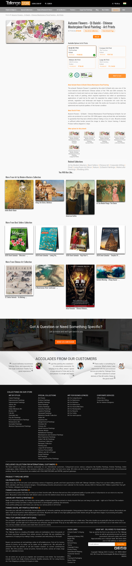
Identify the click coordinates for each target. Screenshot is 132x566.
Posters (72, 10)
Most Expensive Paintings (46, 437)
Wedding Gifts (83, 169)
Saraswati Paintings (44, 413)
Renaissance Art (14, 422)
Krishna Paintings (44, 400)
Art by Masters (61, 10)
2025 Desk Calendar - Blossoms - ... (16, 255)
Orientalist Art (13, 415)
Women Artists (43, 430)
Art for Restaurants (74, 409)
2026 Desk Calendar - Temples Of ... (108, 255)
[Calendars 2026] (20, 480)
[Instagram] (122, 549)
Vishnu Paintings (43, 407)
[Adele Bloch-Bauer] (19, 194)
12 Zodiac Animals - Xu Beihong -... (16, 297)
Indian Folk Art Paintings (46, 439)
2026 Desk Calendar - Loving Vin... (46, 255)
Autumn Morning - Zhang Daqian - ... (108, 280)
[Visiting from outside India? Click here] (56, 464)
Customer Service (74, 554)
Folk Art (11, 413)
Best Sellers (105, 10)
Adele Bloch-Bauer (11, 210)
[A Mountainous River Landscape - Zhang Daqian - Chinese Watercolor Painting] (49, 275)
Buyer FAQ (71, 539)
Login (33, 3)
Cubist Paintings (14, 398)
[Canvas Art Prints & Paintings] (32, 498)
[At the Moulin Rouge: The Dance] (111, 191)
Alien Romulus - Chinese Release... (77, 309)
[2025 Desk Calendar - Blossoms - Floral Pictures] (19, 239)
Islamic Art (12, 404)
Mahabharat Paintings (45, 433)
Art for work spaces (74, 415)
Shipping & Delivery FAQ (75, 536)
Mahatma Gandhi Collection (47, 415)
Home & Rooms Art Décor (44, 10)
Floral (70, 167)
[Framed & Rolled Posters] (29, 490)
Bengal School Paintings (46, 422)
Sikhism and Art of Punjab (47, 452)
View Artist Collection (91, 31)
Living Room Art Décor (83, 167)
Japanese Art (42, 420)
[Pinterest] (125, 549)
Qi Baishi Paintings (107, 167)
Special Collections (27, 10)
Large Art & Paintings (45, 448)
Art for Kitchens (73, 402)
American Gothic (71, 216)
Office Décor (101, 398)
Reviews (70, 541)
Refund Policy (72, 543)
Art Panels (41, 398)
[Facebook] (118, 549)
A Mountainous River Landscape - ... (46, 288)
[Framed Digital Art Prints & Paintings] (39, 508)
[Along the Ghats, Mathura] (49, 190)
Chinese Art (104, 165)
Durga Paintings (43, 454)
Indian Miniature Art (15, 409)
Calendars (116, 10)
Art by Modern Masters (77, 165)
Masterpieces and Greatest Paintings (50, 435)
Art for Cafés (72, 413)
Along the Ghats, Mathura (43, 203)
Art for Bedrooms (74, 400)
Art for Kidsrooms (74, 404)
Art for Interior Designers (105, 402)
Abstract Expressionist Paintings (20, 426)
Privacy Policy (72, 549)
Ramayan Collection (45, 443)
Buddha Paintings (44, 402)
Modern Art (12, 411)
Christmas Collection (45, 441)
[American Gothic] (80, 197)
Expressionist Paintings (16, 400)
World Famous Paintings (46, 428)
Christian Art (42, 424)
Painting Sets (42, 446)
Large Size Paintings (86, 10)
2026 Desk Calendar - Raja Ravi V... (77, 255)
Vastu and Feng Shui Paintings (48, 459)
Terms (70, 545)
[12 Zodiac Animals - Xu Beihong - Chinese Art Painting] (19, 280)
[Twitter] (115, 549)
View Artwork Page (108, 31)
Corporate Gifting (117, 165)
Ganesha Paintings (44, 409)
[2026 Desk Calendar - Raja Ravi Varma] (80, 239)
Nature (96, 167)
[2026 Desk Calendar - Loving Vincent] (49, 239)
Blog (97, 10)
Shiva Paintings (43, 404)
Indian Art (12, 407)
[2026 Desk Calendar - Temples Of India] (111, 239)
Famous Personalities (45, 450)
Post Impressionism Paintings (19, 420)
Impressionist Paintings (17, 402)
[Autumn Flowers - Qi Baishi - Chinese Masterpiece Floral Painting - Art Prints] (35, 31)
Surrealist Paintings (15, 424)
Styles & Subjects (11, 10)
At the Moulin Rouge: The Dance (107, 203)
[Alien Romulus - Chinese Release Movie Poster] (80, 286)
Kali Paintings (42, 456)
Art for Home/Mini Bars (75, 407)
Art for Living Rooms (75, 398)
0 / (115, 3)
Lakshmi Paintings (44, 411)
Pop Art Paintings (15, 417)
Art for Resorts (73, 411)
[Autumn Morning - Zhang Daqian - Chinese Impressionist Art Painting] (111, 271)
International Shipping (75, 552)
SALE (123, 10)
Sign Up (38, 3)
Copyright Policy (73, 547)
